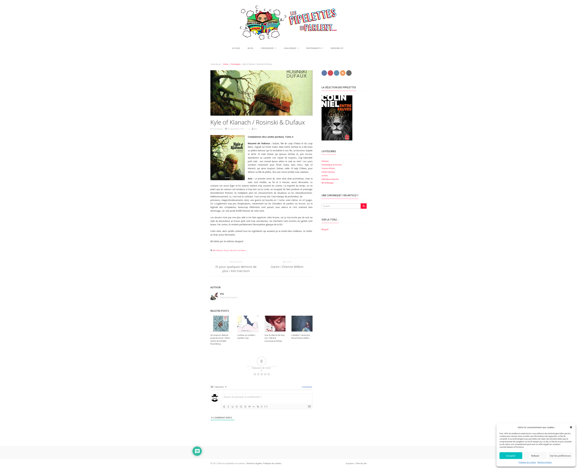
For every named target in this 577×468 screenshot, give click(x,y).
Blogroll (325, 229)
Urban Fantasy (328, 172)
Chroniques (235, 64)
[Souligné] (232, 406)
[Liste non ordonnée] (245, 406)
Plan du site (361, 463)
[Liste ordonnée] (241, 406)
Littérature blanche (330, 179)
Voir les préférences (560, 455)
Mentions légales (544, 462)
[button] (570, 427)
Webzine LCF (337, 48)
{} (262, 406)
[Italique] (228, 406)
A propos (350, 463)
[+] (266, 406)
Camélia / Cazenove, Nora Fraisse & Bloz (301, 336)
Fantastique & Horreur (332, 164)
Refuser (535, 455)
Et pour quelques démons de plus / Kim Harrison (235, 269)
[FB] (324, 72)
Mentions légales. (255, 463)
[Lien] (258, 406)
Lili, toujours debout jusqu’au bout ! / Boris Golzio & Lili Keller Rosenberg (220, 339)
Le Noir (325, 175)
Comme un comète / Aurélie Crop (246, 336)
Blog (250, 48)
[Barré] (237, 406)
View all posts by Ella (229, 297)
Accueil (236, 48)
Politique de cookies (527, 462)
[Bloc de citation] (249, 406)
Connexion (306, 386)
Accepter (511, 455)
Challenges (290, 48)
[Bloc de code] (254, 406)
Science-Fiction (328, 168)
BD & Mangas (218, 250)
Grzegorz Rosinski (230, 250)
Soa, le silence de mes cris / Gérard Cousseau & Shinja (274, 338)
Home (225, 64)
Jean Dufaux (241, 250)
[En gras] (224, 406)
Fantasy (325, 161)
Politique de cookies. (272, 463)
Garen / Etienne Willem (287, 267)
